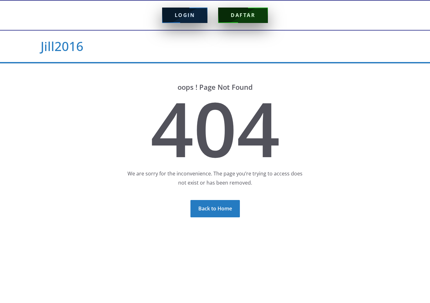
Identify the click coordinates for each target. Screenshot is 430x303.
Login (185, 15)
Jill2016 (62, 46)
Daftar (243, 15)
